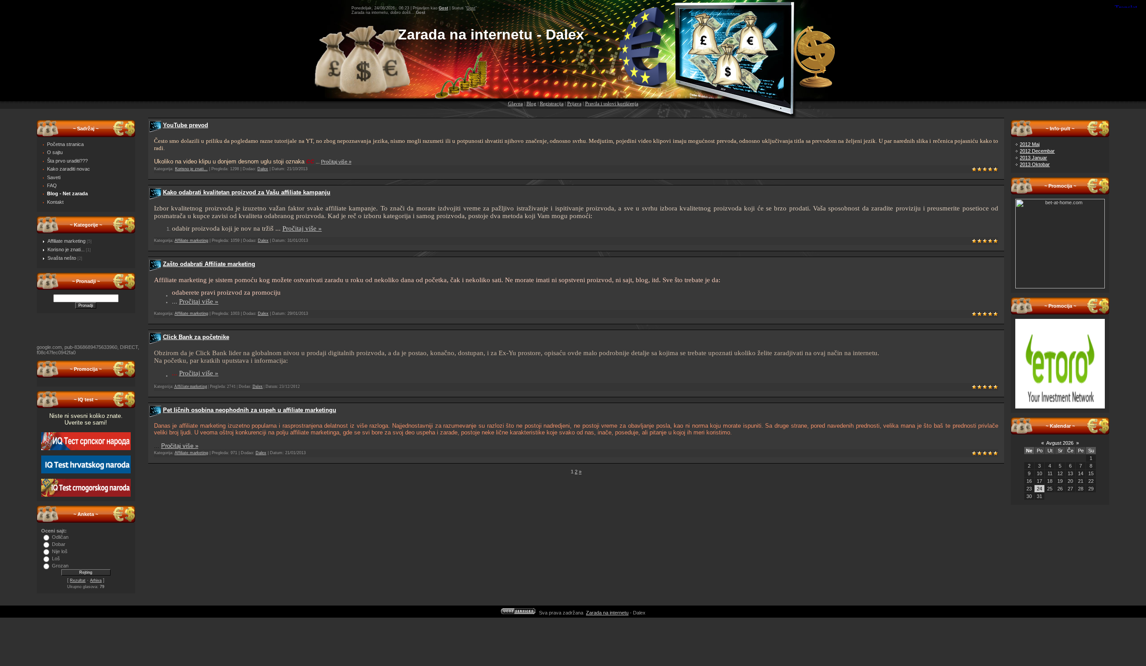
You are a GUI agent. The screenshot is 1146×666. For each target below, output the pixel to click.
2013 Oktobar (1035, 164)
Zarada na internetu (607, 612)
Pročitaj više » (336, 161)
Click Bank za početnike (196, 337)
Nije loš (60, 551)
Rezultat (78, 580)
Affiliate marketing (66, 241)
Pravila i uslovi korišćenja (611, 103)
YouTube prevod (185, 125)
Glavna (515, 103)
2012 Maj (1029, 144)
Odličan (60, 537)
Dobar (58, 544)
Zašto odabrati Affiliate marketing (209, 264)
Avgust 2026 (1059, 443)
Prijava (574, 103)
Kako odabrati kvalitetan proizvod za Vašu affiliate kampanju (246, 192)
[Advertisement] (573, 72)
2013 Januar (1033, 157)
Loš (56, 558)
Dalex (262, 169)
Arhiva (96, 580)
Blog (531, 103)
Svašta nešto (61, 258)
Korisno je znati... (66, 249)
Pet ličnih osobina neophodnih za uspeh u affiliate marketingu (249, 410)
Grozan (60, 565)
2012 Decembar (1037, 151)
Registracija (552, 103)
